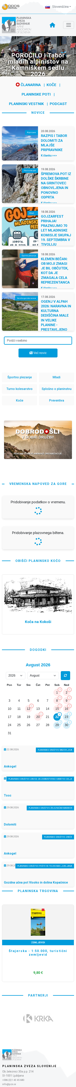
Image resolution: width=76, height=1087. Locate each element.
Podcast (58, 104)
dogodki (38, 650)
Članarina (30, 85)
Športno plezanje (19, 377)
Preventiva (56, 400)
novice (38, 113)
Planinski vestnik (26, 104)
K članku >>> (49, 155)
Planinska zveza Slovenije (29, 1066)
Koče (51, 85)
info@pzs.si (9, 1084)
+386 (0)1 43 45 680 (13, 1079)
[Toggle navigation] (68, 25)
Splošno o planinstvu (57, 389)
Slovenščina (60, 7)
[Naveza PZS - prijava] (12, 7)
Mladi (56, 377)
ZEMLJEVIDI (38, 942)
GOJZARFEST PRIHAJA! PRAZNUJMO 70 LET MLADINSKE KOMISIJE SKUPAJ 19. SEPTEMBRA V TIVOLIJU (56, 230)
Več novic (40, 353)
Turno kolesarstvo (19, 389)
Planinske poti (36, 94)
